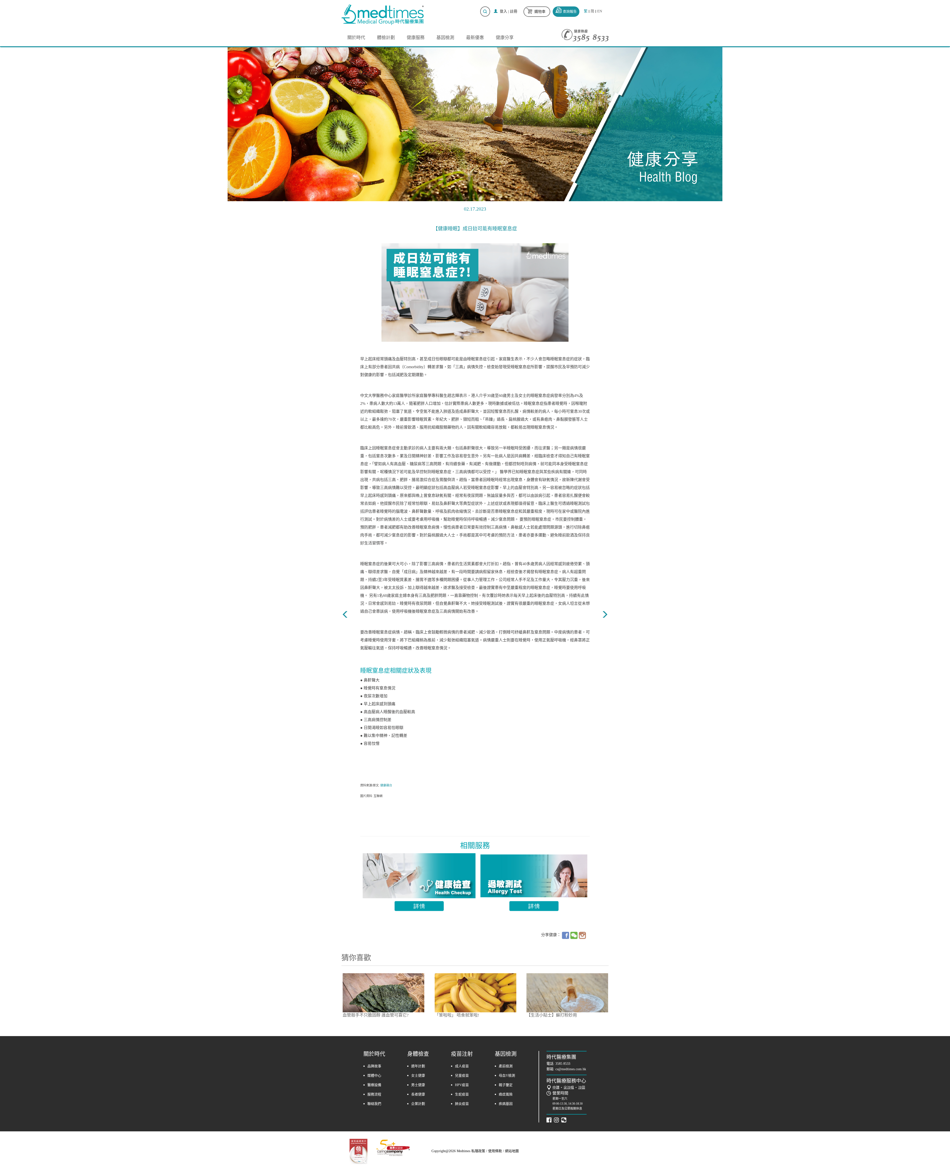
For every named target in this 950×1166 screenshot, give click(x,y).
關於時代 (356, 37)
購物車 (540, 12)
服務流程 (374, 1094)
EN (599, 11)
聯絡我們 (374, 1104)
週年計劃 (418, 1066)
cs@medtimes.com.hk (570, 1069)
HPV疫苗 (462, 1085)
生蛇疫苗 (462, 1094)
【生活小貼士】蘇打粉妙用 (551, 1015)
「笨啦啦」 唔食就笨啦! (457, 1015)
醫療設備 (374, 1085)
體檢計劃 (386, 37)
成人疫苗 (462, 1066)
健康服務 (416, 37)
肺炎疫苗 (462, 1104)
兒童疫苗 (462, 1075)
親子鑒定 (506, 1085)
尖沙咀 (569, 1087)
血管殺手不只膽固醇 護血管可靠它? (376, 1015)
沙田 (581, 1087)
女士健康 (418, 1075)
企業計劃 (418, 1104)
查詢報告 (570, 11)
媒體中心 (374, 1075)
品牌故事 (374, 1066)
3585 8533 (562, 1064)
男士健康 (418, 1085)
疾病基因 (506, 1104)
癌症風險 (506, 1094)
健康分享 (505, 37)
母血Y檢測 (507, 1075)
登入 (503, 11)
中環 (555, 1087)
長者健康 (418, 1094)
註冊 (513, 11)
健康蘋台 (386, 785)
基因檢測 (445, 37)
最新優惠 (475, 37)
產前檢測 (506, 1066)
